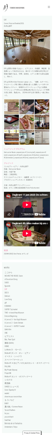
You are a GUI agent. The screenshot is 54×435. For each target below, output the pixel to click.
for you (7, 413)
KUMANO (8, 306)
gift (5, 302)
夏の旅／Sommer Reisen (14, 406)
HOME (7, 346)
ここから (8, 272)
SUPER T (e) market (11, 309)
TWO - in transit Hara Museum (14, 312)
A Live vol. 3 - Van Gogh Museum (15, 319)
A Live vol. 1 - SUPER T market (14, 326)
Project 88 (8, 373)
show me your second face (13, 396)
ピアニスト (9, 336)
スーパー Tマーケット (14, 359)
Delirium (7, 296)
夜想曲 (7, 383)
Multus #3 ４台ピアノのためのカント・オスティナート (27, 363)
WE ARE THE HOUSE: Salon (14, 276)
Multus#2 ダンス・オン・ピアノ (17, 353)
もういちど (9, 400)
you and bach (9, 416)
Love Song (8, 299)
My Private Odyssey (11, 370)
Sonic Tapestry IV (10, 390)
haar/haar (8, 420)
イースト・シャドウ (13, 356)
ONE (6, 333)
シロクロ (8, 379)
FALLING (7, 366)
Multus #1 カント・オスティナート (19, 376)
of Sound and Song (11, 279)
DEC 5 (7, 292)
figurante (7, 286)
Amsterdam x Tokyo (11, 427)
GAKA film (8, 329)
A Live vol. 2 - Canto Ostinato (14, 322)
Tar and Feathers (10, 410)
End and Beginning (11, 316)
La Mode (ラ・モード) (13, 349)
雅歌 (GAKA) (9, 343)
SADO (7, 282)
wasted (7, 393)
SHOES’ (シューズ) (12, 386)
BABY (7, 403)
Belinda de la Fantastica (13, 423)
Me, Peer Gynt (10, 339)
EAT (6, 289)
